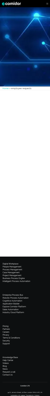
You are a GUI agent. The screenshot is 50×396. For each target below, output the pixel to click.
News (5, 369)
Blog (5, 366)
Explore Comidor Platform (14, 306)
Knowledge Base (10, 357)
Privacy (6, 335)
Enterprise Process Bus (13, 295)
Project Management (12, 275)
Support (6, 343)
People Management (12, 267)
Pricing (5, 326)
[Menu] (47, 3)
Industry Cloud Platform (13, 312)
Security (6, 341)
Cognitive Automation (12, 301)
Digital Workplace (10, 264)
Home (5, 88)
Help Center (8, 360)
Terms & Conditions (11, 338)
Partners (6, 329)
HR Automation (14, 213)
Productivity (34, 132)
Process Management (12, 269)
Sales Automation (11, 309)
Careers (6, 332)
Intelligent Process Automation (16, 281)
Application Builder (11, 304)
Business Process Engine (14, 278)
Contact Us (8, 375)
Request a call (9, 372)
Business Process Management (19, 132)
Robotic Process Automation (16, 298)
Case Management (11, 272)
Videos (6, 363)
